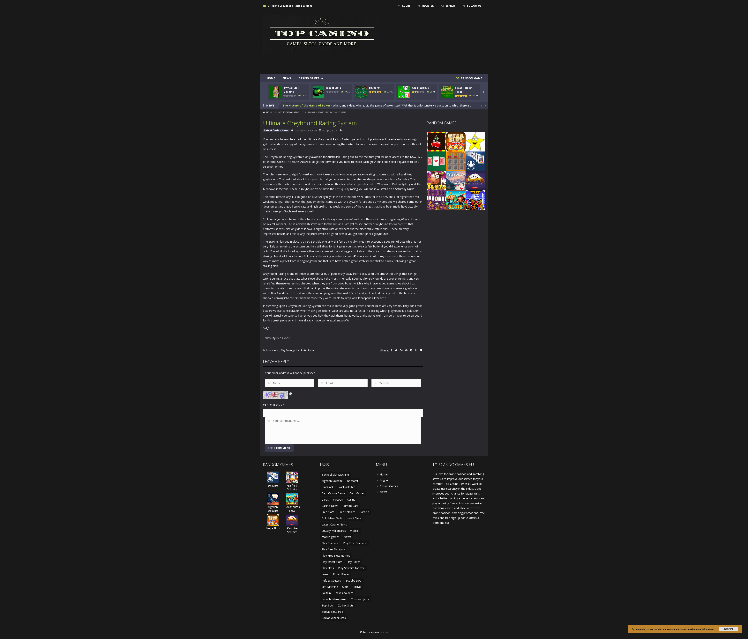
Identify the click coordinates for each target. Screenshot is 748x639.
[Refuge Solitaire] (456, 180)
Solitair (357, 587)
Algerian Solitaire (273, 508)
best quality (342, 189)
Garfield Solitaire (292, 487)
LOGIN (406, 5)
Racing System (398, 224)
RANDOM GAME (471, 78)
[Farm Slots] (436, 180)
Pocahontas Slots (292, 508)
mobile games (331, 537)
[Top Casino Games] (321, 34)
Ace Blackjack (420, 88)
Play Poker (286, 350)
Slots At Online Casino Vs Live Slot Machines (313, 105)
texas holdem (344, 593)
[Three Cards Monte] (436, 161)
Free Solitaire (347, 512)
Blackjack (327, 487)
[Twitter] (396, 350)
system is (316, 179)
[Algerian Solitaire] (273, 498)
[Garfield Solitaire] (292, 477)
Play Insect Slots (332, 562)
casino (276, 350)
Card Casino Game (333, 493)
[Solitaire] (475, 161)
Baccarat (374, 88)
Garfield (364, 512)
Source (267, 338)
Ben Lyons (283, 338)
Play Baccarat (330, 543)
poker (296, 350)
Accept (728, 629)
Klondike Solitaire (292, 530)
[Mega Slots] (456, 141)
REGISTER (428, 5)
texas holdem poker (334, 599)
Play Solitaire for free (351, 568)
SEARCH (450, 5)
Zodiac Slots (346, 605)
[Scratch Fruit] (456, 161)
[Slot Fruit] (436, 141)
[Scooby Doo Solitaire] (436, 200)
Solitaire (273, 485)
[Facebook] (391, 350)
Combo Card (350, 506)
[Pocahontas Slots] (456, 200)
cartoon (338, 499)
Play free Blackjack (333, 549)
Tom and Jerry (360, 599)
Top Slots (328, 605)
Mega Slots (273, 528)
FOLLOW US (474, 5)
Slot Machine (330, 587)
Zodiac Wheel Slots (334, 618)
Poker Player (308, 350)
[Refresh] (291, 393)
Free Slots (328, 512)
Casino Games (309, 78)
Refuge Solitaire (331, 580)
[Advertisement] (414, 62)
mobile (354, 530)
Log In (384, 480)
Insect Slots (333, 88)
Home (271, 78)
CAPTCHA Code (273, 405)
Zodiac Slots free (332, 611)
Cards (325, 499)
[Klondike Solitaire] (475, 180)
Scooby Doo (354, 580)
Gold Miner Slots (332, 518)
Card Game (356, 493)
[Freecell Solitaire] (475, 200)
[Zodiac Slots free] (475, 141)
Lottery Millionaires (334, 530)
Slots (345, 587)
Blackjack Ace (346, 487)
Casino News (330, 506)
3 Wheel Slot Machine (335, 474)
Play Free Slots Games (336, 555)
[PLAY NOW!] (275, 91)
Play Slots (328, 568)
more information (705, 629)
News (287, 78)
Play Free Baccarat (355, 543)
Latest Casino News (288, 112)
